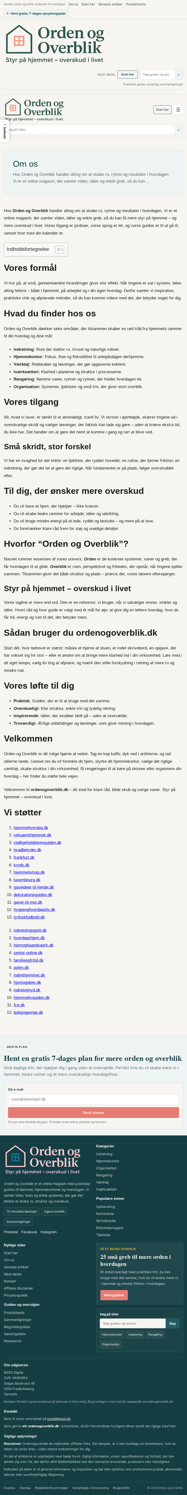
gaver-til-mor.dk (28, 902)
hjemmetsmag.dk (29, 872)
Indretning (104, 1154)
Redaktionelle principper (51, 1488)
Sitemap (25, 1488)
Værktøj (102, 1182)
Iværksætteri (106, 1189)
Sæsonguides (15, 1334)
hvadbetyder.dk (27, 850)
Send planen (93, 1112)
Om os (73, 4)
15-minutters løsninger (22, 1211)
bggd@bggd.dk (58, 1419)
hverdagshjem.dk (29, 938)
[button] (4, 131)
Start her (88, 4)
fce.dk (19, 1005)
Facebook (29, 1232)
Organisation (106, 1168)
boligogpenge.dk (28, 1012)
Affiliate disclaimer (18, 1288)
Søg (172, 1323)
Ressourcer (13, 1341)
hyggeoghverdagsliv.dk (34, 909)
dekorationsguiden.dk (33, 894)
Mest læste (106, 74)
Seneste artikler (110, 4)
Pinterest (11, 1232)
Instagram (49, 1232)
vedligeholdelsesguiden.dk (37, 842)
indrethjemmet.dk (29, 975)
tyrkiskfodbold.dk (29, 917)
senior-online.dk (28, 952)
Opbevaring (105, 1206)
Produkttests (136, 4)
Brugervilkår (121, 1488)
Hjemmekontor (107, 1161)
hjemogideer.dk (27, 982)
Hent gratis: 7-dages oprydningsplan (38, 13)
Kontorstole (105, 1214)
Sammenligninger (18, 1221)
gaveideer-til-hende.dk (34, 887)
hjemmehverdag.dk (31, 827)
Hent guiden (114, 1295)
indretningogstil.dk (30, 930)
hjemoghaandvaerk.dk (34, 945)
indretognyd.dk (27, 990)
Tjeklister (103, 1235)
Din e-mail (15, 1089)
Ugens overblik (54, 1211)
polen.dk (21, 967)
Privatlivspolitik (16, 1295)
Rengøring (104, 1175)
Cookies (9, 1488)
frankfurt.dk (24, 857)
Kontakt (10, 1281)
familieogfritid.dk (29, 960)
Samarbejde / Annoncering (91, 1488)
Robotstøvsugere (109, 1228)
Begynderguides (17, 1327)
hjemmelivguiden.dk (32, 997)
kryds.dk (21, 865)
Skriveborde (106, 1221)
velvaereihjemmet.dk (32, 835)
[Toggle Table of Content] (57, 249)
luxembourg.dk (27, 880)
